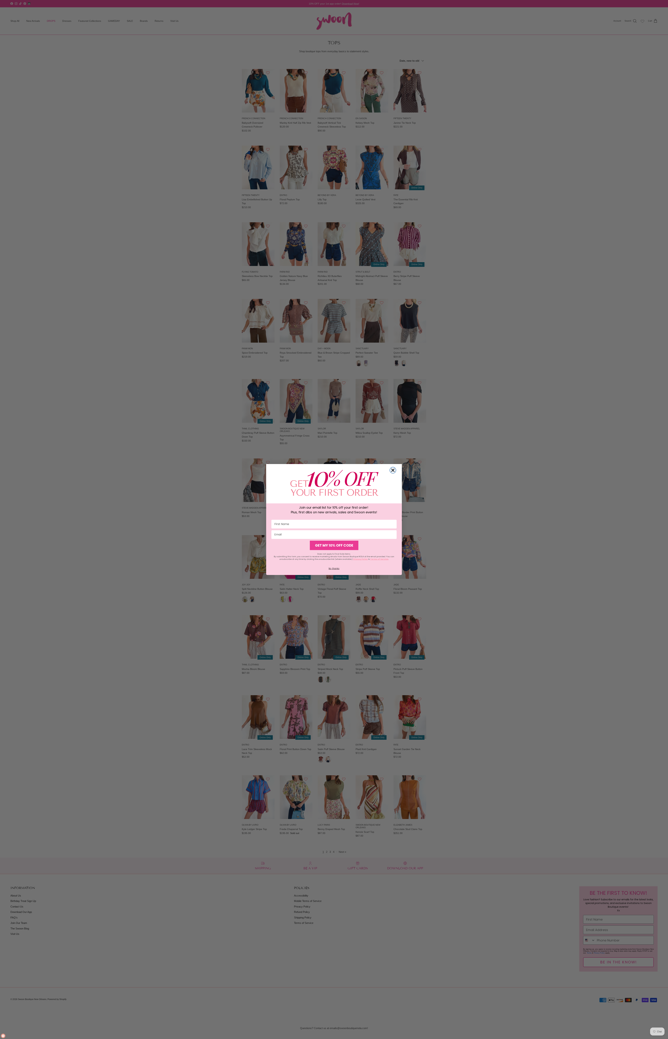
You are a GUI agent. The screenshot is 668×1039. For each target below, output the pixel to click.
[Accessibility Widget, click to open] (3, 1036)
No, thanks (334, 568)
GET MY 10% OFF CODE (334, 545)
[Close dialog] (393, 470)
